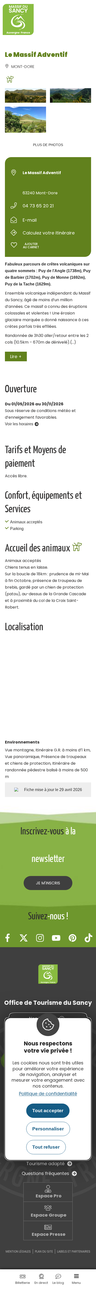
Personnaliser (48, 1128)
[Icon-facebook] (7, 937)
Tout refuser (46, 1147)
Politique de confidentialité (48, 1094)
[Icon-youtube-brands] (56, 937)
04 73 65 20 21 (38, 206)
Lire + (16, 356)
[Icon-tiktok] (88, 937)
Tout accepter (47, 1110)
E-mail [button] (30, 220)
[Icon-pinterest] (72, 937)
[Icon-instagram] (39, 937)
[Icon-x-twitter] (23, 937)
